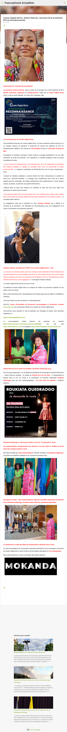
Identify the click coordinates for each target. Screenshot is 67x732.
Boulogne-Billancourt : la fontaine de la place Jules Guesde (29, 652)
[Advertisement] (33, 618)
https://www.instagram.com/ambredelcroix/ (46, 326)
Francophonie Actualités (19, 2)
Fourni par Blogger (34, 729)
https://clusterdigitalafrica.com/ (14, 317)
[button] (4, 25)
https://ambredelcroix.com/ (12, 326)
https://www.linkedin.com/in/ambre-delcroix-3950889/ (22, 324)
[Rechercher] (36, 3)
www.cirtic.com (8, 307)
